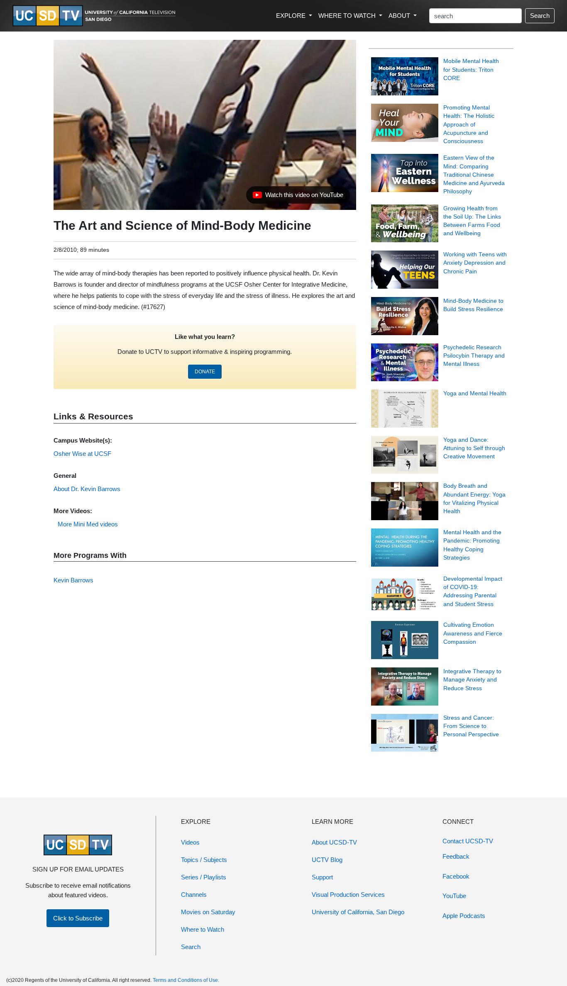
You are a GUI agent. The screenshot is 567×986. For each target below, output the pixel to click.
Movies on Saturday (208, 911)
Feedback (455, 856)
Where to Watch (202, 929)
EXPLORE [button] (291, 15)
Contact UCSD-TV (467, 841)
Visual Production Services (348, 894)
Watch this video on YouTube (297, 197)
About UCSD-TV (334, 842)
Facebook (455, 876)
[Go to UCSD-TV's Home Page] (95, 16)
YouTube (454, 895)
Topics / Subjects (204, 859)
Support (322, 877)
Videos (190, 842)
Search (540, 15)
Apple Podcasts (463, 915)
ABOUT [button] (400, 15)
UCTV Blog (327, 859)
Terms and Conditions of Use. (186, 980)
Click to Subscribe (78, 918)
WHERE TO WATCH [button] (347, 15)
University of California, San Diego (358, 911)
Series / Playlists (203, 877)
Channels (194, 894)
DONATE (205, 372)
